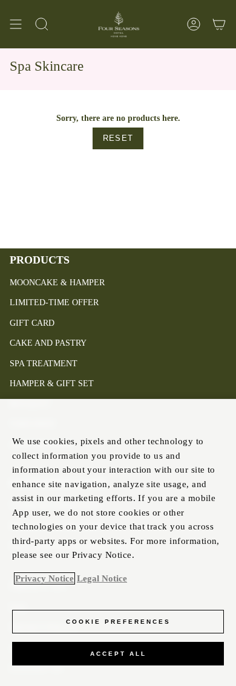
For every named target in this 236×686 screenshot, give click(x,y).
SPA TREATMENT (43, 363)
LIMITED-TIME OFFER (54, 302)
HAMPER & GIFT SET (52, 383)
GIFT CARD (32, 323)
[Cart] (219, 24)
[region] (118, 542)
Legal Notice (102, 578)
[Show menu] (16, 24)
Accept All (118, 653)
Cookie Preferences (118, 621)
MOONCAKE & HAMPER (57, 282)
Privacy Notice (44, 578)
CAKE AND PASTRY (48, 343)
